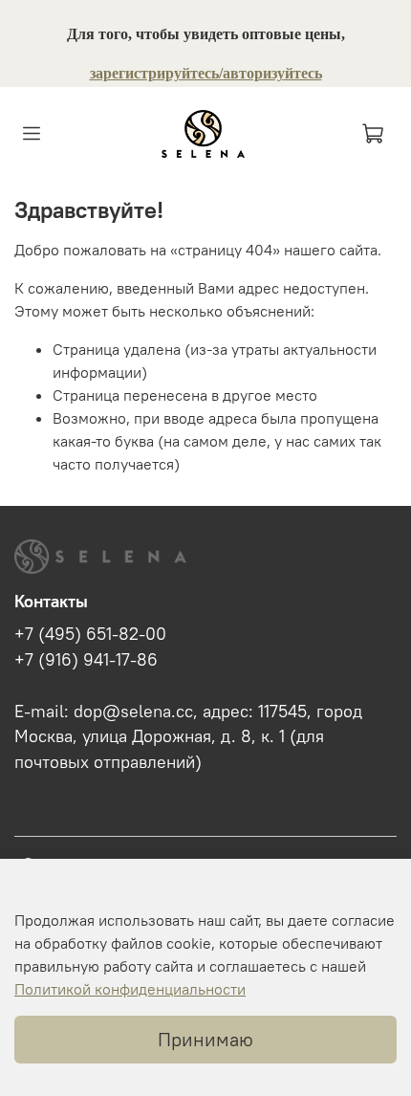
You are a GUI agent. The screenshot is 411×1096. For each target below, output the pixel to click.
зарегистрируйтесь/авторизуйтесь (206, 73)
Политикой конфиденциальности (130, 988)
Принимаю (205, 1039)
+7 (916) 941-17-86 (86, 659)
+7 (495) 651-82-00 (90, 634)
